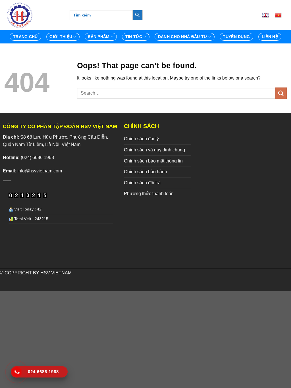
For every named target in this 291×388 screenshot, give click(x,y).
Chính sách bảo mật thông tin (153, 160)
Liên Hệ (270, 36)
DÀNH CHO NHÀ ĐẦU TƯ (182, 36)
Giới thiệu (60, 36)
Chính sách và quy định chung (154, 149)
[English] (267, 15)
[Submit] (281, 93)
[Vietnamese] (280, 15)
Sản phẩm (98, 36)
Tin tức (133, 36)
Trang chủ (25, 36)
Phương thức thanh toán (149, 193)
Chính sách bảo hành (145, 171)
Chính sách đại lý (141, 138)
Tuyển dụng (236, 36)
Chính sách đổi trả (142, 182)
